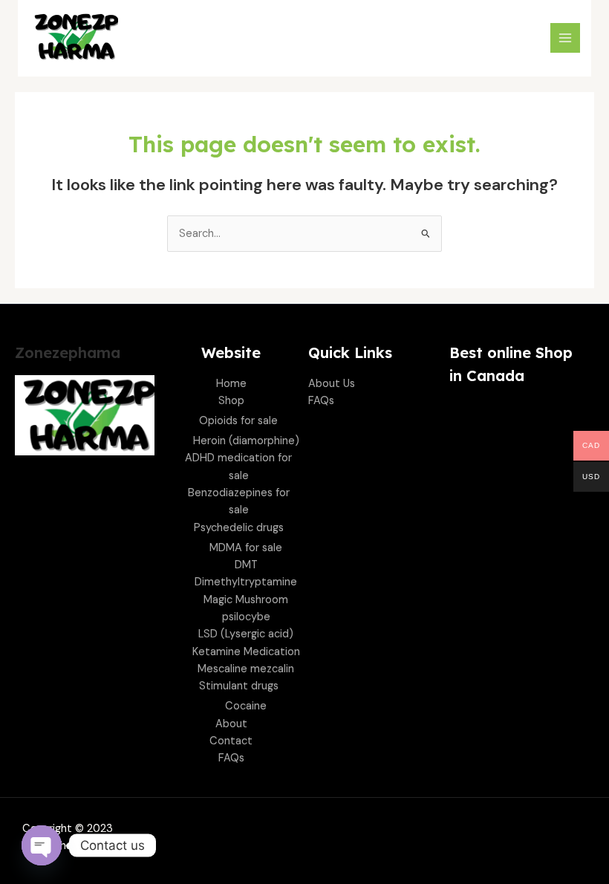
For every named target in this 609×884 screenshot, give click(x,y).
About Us (331, 384)
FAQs (231, 758)
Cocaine (246, 706)
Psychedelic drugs (239, 528)
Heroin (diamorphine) (246, 441)
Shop (231, 401)
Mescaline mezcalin (246, 669)
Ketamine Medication (246, 652)
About (231, 724)
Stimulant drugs (239, 686)
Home (231, 384)
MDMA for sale (245, 548)
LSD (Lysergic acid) (245, 634)
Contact (231, 741)
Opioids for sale (238, 421)
